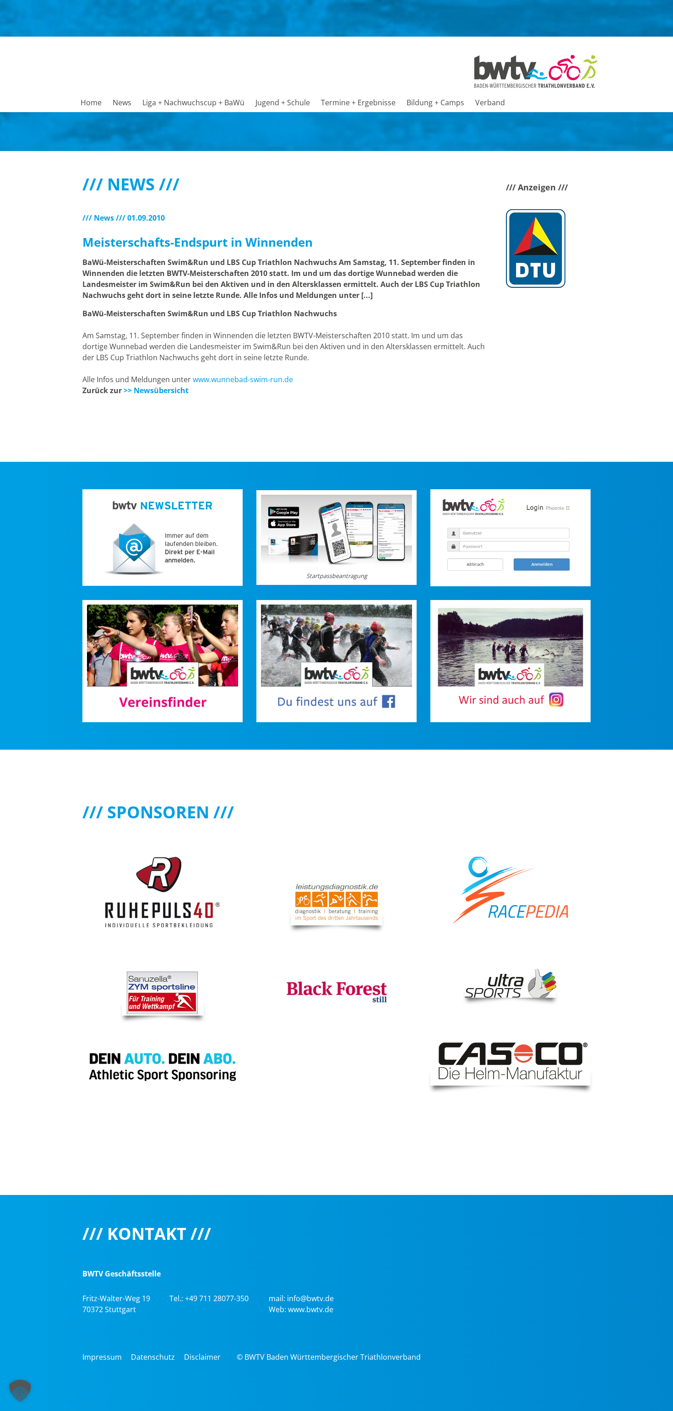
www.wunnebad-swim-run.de (243, 379)
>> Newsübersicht (156, 390)
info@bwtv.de (310, 1298)
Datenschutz (153, 1357)
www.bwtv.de (310, 1309)
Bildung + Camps (435, 102)
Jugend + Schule (282, 102)
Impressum (102, 1357)
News (122, 102)
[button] (20, 1391)
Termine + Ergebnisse (358, 102)
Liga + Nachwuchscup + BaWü (193, 102)
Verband (490, 102)
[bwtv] (535, 70)
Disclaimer (202, 1357)
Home (91, 102)
